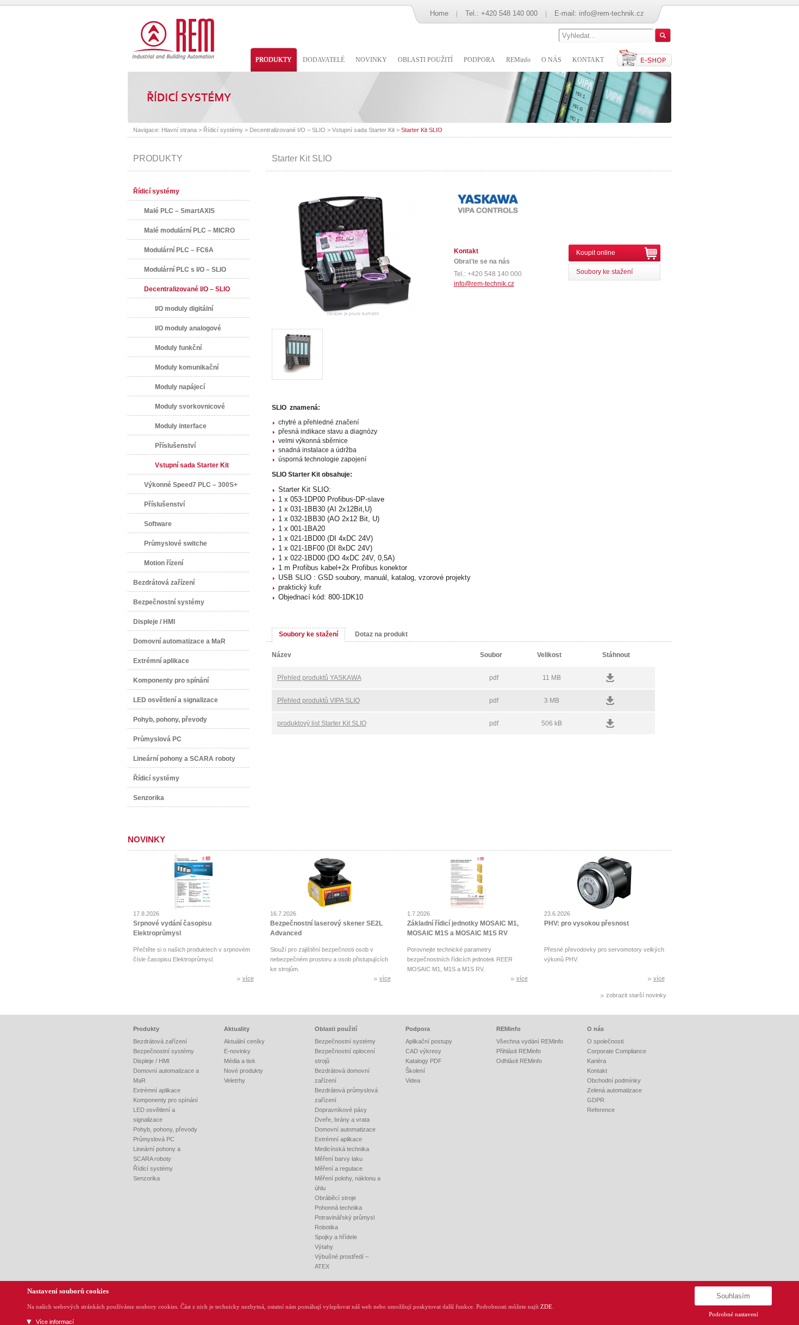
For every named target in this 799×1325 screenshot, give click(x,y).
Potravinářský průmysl (344, 1217)
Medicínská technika (342, 1149)
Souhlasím (733, 1296)
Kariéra (596, 1061)
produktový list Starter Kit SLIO (321, 723)
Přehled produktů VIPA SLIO (318, 700)
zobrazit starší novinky (636, 995)
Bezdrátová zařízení (164, 582)
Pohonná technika (338, 1207)
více (248, 978)
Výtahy (324, 1246)
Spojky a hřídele (336, 1237)
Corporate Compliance (616, 1051)
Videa (412, 1080)
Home (439, 13)
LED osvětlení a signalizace (175, 700)
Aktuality (236, 1029)
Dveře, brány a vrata (342, 1119)
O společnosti (605, 1041)
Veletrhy (234, 1080)
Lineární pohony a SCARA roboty (184, 758)
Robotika (326, 1227)
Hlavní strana (179, 130)
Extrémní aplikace (161, 661)
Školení (415, 1070)
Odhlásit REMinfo (519, 1061)
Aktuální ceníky (244, 1041)
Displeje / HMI (154, 622)
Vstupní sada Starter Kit (363, 130)
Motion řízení (163, 563)
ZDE (546, 1306)
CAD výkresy (423, 1051)
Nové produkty (243, 1070)
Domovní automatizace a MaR (179, 641)
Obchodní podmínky (614, 1080)
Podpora (417, 1029)
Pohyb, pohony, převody (170, 719)
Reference (601, 1110)
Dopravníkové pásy (341, 1110)
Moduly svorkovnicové (190, 406)
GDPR (595, 1100)
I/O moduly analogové (188, 328)
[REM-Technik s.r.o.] (171, 38)
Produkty (146, 1029)
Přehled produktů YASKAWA (319, 678)
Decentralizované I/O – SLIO (287, 130)
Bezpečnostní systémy (168, 602)
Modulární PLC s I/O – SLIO (185, 269)
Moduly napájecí (180, 387)
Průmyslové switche (175, 543)
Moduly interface (181, 426)
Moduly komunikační (187, 367)
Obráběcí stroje (335, 1198)
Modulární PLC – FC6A (179, 250)
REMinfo (508, 1029)
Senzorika (148, 798)
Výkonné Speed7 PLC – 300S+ (191, 485)
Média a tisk (239, 1061)
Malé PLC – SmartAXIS (179, 211)
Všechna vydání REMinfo (529, 1041)
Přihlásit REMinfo (518, 1051)
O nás (595, 1029)
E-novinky (237, 1051)
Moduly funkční (178, 348)
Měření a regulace (339, 1168)
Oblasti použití (336, 1029)
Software (158, 524)
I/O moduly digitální (184, 308)
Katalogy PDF (423, 1061)
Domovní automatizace (345, 1129)
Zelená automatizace (614, 1090)
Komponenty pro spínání (171, 680)
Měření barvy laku (339, 1158)
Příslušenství (175, 445)
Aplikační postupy (428, 1041)
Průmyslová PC (157, 739)
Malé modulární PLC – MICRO (189, 230)
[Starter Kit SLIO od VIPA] (353, 313)
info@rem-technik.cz (611, 13)
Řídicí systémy (223, 130)
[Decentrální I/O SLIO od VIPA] (297, 354)
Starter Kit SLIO (421, 130)
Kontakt (597, 1070)
